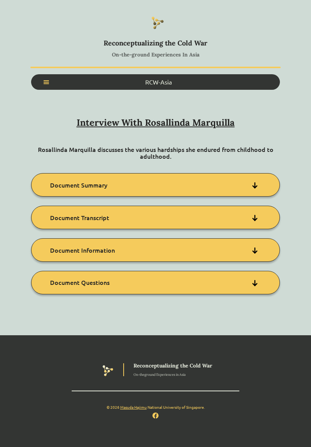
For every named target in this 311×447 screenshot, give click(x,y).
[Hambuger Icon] (46, 82)
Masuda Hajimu (133, 407)
